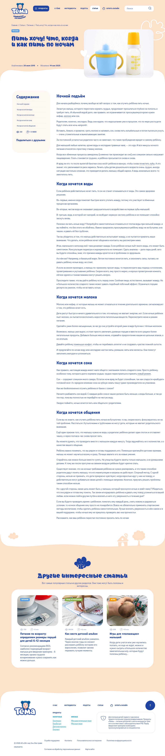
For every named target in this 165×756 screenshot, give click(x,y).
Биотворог (57, 720)
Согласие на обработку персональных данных (62, 749)
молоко (67, 116)
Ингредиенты (70, 705)
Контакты (68, 740)
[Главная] (22, 8)
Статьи (100, 705)
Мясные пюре (76, 723)
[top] (150, 705)
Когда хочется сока (24, 120)
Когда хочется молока (25, 115)
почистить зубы (147, 163)
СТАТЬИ (95, 8)
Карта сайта (89, 749)
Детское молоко (59, 726)
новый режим (144, 373)
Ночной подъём (23, 104)
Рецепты (86, 705)
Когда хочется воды (24, 109)
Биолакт (56, 729)
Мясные (74, 717)
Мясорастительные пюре (81, 720)
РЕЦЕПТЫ (84, 8)
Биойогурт (57, 723)
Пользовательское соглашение (89, 740)
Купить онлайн (121, 705)
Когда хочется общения (26, 126)
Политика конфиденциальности (119, 740)
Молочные (57, 717)
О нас (55, 705)
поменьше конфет (83, 344)
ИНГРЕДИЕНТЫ (70, 8)
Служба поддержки (52, 740)
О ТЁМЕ (57, 8)
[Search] (150, 8)
